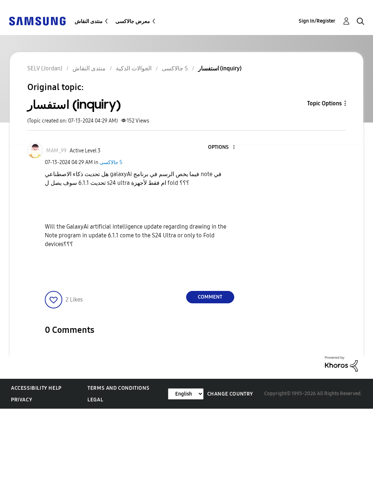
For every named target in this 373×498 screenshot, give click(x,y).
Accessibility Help (36, 388)
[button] (221, 147)
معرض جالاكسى (132, 21)
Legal (95, 400)
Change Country (230, 394)
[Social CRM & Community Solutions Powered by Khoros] (341, 363)
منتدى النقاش (89, 21)
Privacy (21, 400)
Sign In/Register (317, 21)
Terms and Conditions (118, 388)
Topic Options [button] (324, 103)
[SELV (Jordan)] (37, 20)
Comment (210, 297)
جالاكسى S (110, 162)
